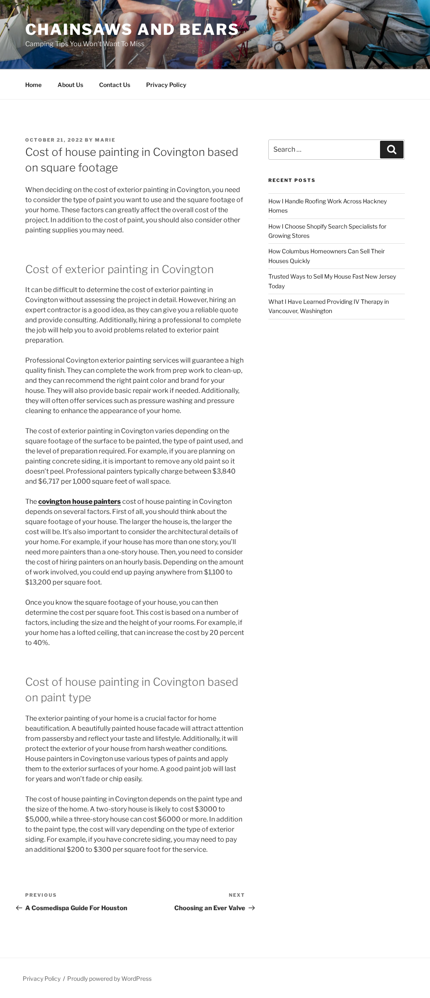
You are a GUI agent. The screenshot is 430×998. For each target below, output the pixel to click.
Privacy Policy (166, 84)
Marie (105, 140)
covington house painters (79, 502)
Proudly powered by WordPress (109, 978)
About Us (70, 84)
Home (33, 84)
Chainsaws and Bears (132, 29)
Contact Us (114, 84)
